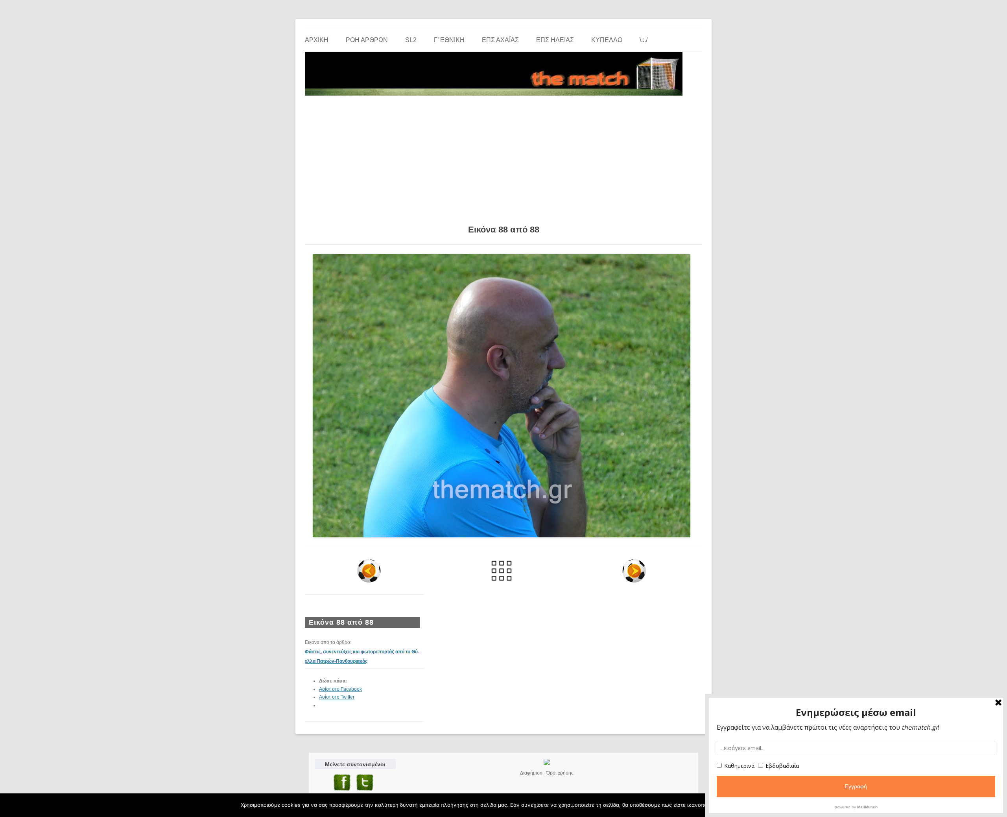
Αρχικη (316, 40)
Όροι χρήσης (560, 773)
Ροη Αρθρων (367, 40)
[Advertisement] (503, 157)
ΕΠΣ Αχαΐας (500, 40)
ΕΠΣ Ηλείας (555, 40)
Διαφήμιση (531, 773)
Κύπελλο (606, 40)
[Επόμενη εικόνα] (634, 571)
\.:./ (643, 40)
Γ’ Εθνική (449, 40)
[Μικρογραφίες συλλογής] (501, 571)
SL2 (411, 40)
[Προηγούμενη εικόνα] (369, 571)
